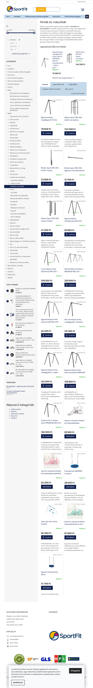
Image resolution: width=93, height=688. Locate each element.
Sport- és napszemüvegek (18, 247)
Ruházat (11, 122)
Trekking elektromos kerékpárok (20, 99)
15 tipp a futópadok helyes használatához (15, 392)
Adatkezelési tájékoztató (14, 619)
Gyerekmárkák (14, 232)
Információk (10, 622)
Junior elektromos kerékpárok (19, 105)
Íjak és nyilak (13, 235)
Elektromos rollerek (15, 162)
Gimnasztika (13, 138)
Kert (8, 66)
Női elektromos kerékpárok (18, 96)
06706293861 (13, 639)
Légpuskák (12, 125)
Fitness (9, 87)
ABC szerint (68, 89)
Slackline (13, 205)
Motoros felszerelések (14, 81)
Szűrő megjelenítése (19, 54)
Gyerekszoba (13, 129)
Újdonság (13, 46)
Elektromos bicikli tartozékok (19, 153)
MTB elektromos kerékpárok (19, 93)
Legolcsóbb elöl (57, 84)
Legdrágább (72, 84)
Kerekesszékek (14, 141)
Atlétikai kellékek (15, 147)
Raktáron (14, 40)
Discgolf (12, 211)
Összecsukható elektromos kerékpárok (18, 109)
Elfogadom (74, 670)
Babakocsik (13, 135)
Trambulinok (13, 165)
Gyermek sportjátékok (17, 214)
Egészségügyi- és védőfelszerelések (21, 241)
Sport (9, 113)
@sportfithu (13, 643)
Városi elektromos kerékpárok (19, 102)
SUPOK (11, 171)
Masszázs (13, 416)
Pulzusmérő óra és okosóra (18, 116)
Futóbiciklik (13, 250)
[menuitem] (7, 16)
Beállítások (17, 682)
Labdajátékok (13, 220)
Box (10, 244)
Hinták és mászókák (16, 186)
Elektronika (10, 275)
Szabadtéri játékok (16, 180)
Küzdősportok (14, 144)
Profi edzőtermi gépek (14, 78)
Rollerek (12, 223)
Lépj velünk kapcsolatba (14, 625)
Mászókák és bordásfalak (18, 196)
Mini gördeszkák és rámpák (19, 198)
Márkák (9, 278)
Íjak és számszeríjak (16, 238)
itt (15, 677)
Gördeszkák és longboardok (18, 229)
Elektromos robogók (16, 132)
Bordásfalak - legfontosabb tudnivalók (19, 386)
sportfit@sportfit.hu (16, 636)
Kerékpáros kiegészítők (17, 159)
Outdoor (9, 272)
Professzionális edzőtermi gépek (18, 72)
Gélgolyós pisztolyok (17, 208)
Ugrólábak (12, 259)
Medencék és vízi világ (16, 168)
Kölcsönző (10, 75)
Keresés (46, 9)
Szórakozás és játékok (16, 177)
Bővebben (69, 436)
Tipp (12, 49)
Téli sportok (13, 253)
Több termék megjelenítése (61, 78)
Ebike (8, 90)
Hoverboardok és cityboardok (19, 256)
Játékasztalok (14, 183)
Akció (12, 43)
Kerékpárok (13, 156)
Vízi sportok (13, 174)
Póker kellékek (15, 217)
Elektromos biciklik (16, 414)
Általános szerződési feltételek (16, 616)
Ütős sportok (13, 119)
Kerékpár (10, 69)
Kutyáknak (13, 202)
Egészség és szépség (14, 265)
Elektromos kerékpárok (17, 150)
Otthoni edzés (15, 409)
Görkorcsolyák (14, 226)
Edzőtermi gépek (12, 84)
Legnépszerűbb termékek (50, 89)
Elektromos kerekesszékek (18, 262)
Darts (11, 189)
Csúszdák (13, 192)
